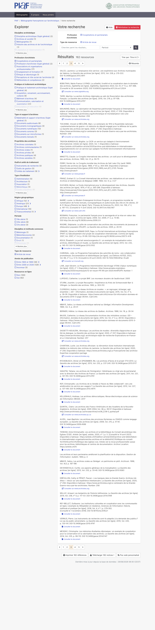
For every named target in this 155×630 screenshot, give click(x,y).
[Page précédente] (60, 63)
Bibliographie (22, 15)
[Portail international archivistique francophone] (29, 6)
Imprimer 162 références (75, 555)
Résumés (135, 63)
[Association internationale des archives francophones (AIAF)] (122, 6)
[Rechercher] (135, 47)
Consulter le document (72, 79)
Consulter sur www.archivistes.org (76, 119)
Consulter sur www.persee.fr (74, 174)
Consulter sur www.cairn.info (74, 211)
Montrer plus (22, 53)
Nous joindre (48, 15)
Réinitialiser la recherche (128, 27)
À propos (35, 15)
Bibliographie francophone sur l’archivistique (40, 20)
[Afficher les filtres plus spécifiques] (39, 171)
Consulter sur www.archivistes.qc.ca (77, 415)
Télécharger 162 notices (102, 555)
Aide (110, 27)
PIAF (16, 20)
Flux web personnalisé (129, 555)
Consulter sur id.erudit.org (73, 261)
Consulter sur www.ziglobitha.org (76, 91)
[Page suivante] (83, 63)
